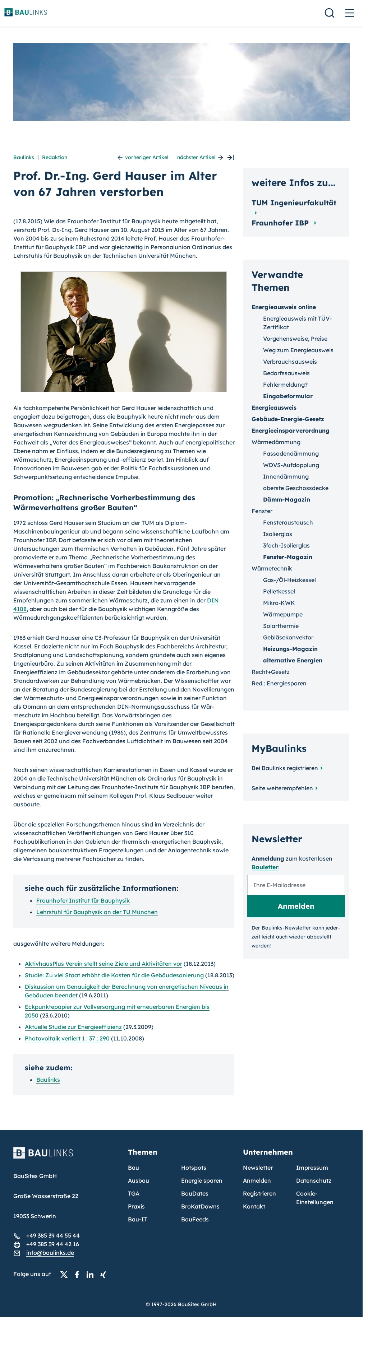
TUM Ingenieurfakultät (294, 202)
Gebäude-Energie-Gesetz (288, 419)
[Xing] (104, 1274)
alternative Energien (292, 660)
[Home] (66, 1157)
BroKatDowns (200, 1206)
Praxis (136, 1206)
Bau (133, 1167)
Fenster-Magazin (287, 556)
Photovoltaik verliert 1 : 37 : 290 (67, 1038)
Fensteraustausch (288, 522)
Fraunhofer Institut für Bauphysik (83, 900)
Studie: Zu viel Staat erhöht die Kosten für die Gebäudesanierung (114, 975)
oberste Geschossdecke (295, 488)
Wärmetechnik (272, 568)
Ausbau (138, 1180)
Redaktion (54, 157)
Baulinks (23, 157)
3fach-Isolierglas (286, 545)
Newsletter (258, 1167)
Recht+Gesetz (271, 671)
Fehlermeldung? (285, 384)
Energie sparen (201, 1180)
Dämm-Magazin (286, 499)
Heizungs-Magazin (290, 648)
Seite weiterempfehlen (282, 788)
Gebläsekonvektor (288, 637)
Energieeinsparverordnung (291, 430)
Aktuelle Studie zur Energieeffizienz (73, 1026)
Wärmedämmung (276, 442)
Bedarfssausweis (286, 373)
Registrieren (259, 1193)
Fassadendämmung (291, 453)
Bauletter (265, 867)
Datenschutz (313, 1180)
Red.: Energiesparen (279, 683)
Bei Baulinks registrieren (285, 768)
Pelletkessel (279, 591)
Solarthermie (281, 625)
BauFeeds (195, 1219)
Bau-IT (137, 1219)
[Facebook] (79, 1274)
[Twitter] (66, 1274)
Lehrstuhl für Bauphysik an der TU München (97, 912)
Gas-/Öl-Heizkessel (289, 579)
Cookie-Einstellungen (315, 1198)
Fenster (262, 510)
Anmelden (257, 1180)
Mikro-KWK (279, 602)
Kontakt (254, 1206)
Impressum (312, 1167)
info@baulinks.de (50, 1252)
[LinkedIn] (92, 1274)
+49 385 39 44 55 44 (53, 1235)
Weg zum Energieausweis (298, 350)
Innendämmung (286, 476)
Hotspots (193, 1167)
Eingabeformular (288, 396)
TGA (133, 1193)
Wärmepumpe (283, 614)
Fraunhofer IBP (281, 222)
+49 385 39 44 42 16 (52, 1244)
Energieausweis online (284, 307)
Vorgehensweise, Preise (295, 338)
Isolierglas (277, 533)
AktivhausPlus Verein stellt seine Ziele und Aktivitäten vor (103, 963)
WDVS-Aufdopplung (291, 465)
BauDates (194, 1193)
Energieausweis (274, 407)
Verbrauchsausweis (290, 361)
